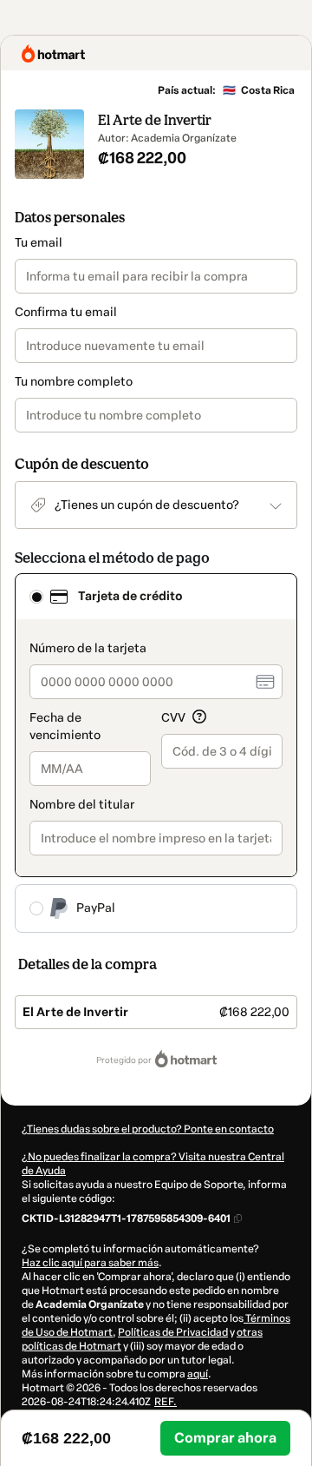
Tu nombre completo (74, 381)
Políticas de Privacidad (173, 1332)
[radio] (36, 597)
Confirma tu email (66, 312)
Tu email (38, 242)
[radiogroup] (156, 753)
